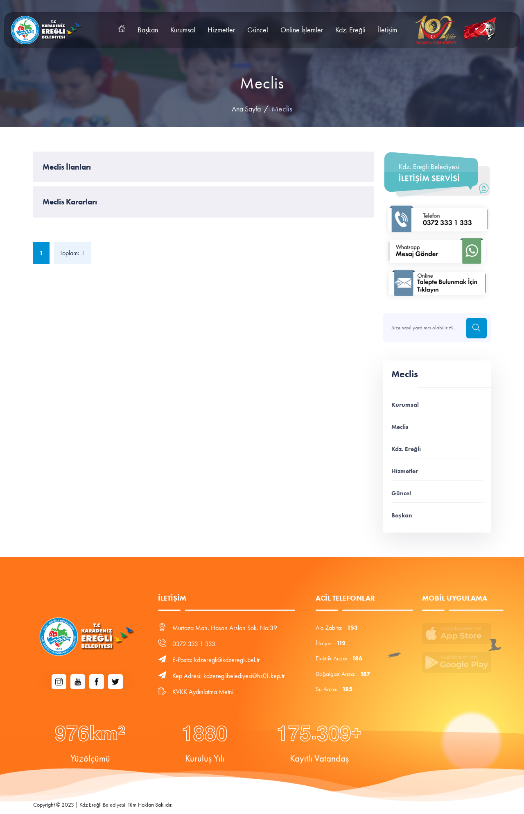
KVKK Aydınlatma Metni (202, 692)
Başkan (148, 29)
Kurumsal (182, 29)
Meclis (400, 427)
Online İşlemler (301, 29)
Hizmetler (221, 29)
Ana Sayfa (246, 108)
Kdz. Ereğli (350, 29)
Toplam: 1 (72, 253)
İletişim (387, 29)
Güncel (257, 29)
